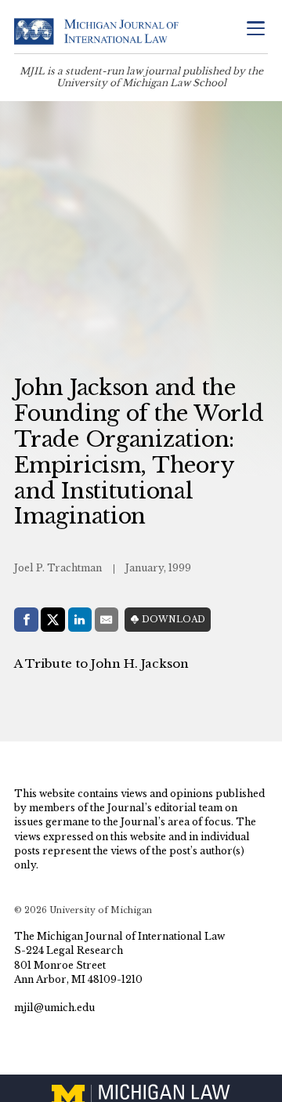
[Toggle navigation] (255, 30)
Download (173, 619)
